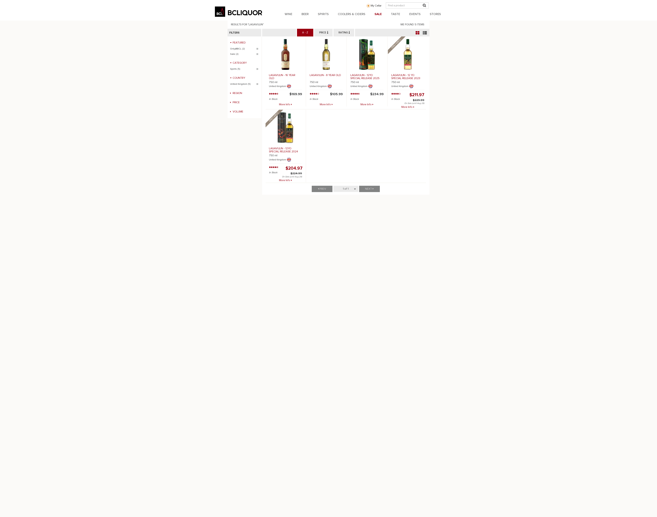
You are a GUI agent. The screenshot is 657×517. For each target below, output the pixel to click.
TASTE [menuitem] (395, 14)
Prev (322, 188)
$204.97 (294, 168)
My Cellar (376, 5)
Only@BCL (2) (237, 49)
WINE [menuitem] (288, 14)
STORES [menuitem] (435, 14)
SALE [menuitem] (378, 14)
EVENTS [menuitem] (415, 14)
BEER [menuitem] (305, 14)
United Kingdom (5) (240, 84)
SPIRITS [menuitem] (323, 14)
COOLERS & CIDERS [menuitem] (351, 14)
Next (369, 188)
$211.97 (416, 95)
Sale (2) (234, 54)
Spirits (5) (235, 69)
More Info (284, 104)
